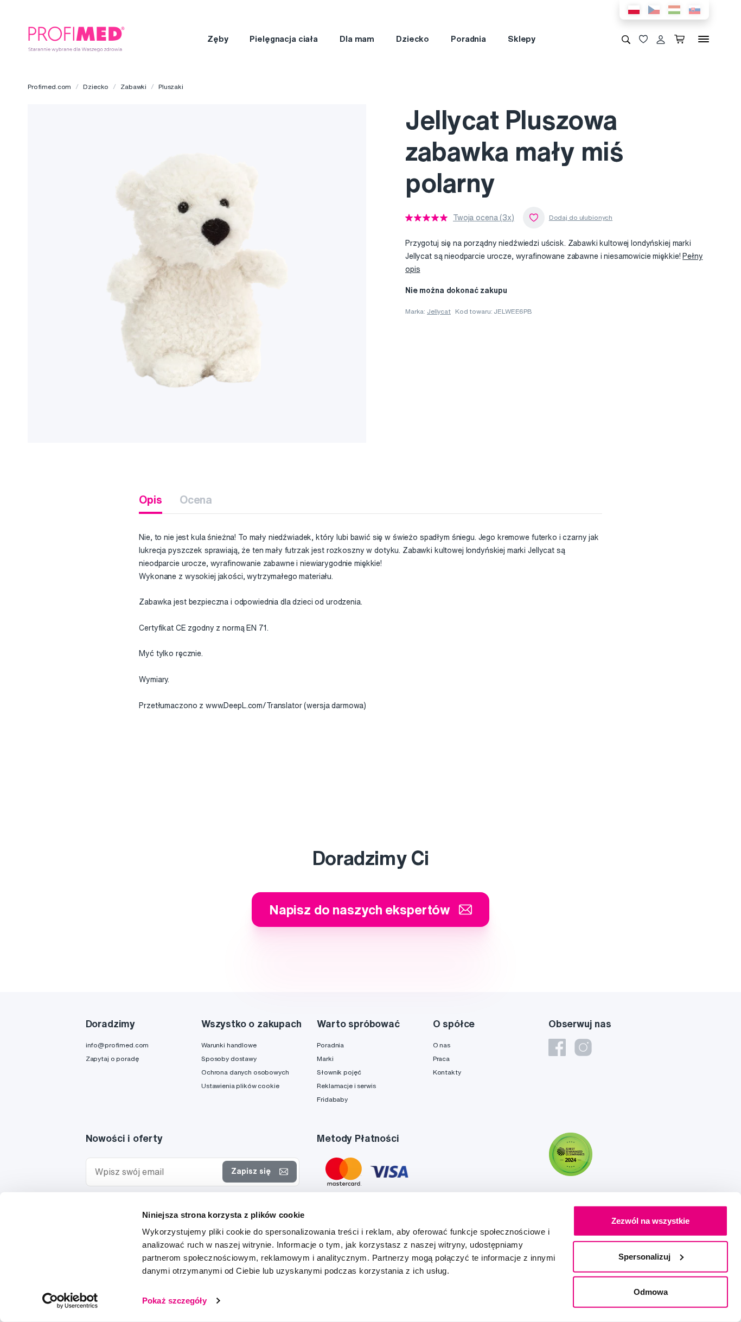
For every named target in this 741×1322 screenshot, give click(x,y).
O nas (441, 1044)
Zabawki (133, 86)
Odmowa (651, 1291)
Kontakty (447, 1072)
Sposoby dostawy (229, 1058)
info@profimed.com (117, 1044)
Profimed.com (49, 86)
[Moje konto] (660, 39)
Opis (150, 499)
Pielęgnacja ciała (284, 39)
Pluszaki (170, 86)
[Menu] (703, 39)
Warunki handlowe (229, 1044)
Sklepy (521, 39)
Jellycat (439, 311)
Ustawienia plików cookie (240, 1085)
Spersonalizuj (644, 1256)
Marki (325, 1058)
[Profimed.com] (76, 38)
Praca (441, 1058)
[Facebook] (557, 1047)
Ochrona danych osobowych (245, 1072)
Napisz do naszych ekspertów (359, 909)
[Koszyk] (682, 39)
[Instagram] (583, 1047)
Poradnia (468, 39)
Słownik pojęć (339, 1072)
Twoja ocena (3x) (483, 217)
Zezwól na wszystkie (650, 1220)
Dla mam (357, 39)
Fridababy (332, 1099)
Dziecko (412, 39)
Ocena (196, 499)
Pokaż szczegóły (174, 1300)
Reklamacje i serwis (346, 1085)
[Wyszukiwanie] (626, 39)
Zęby (217, 39)
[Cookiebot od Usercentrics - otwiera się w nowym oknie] (70, 1301)
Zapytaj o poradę (112, 1058)
